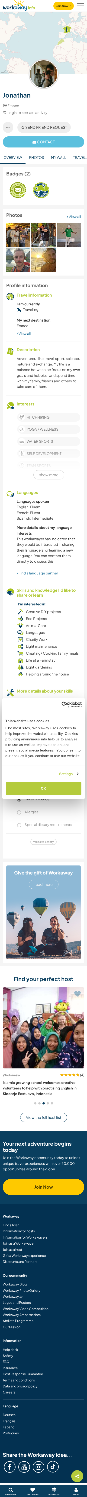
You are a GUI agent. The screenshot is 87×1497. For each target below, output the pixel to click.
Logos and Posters (17, 1302)
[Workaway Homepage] (19, 5)
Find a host (11, 1225)
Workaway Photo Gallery (21, 1290)
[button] (35, 1103)
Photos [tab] (36, 157)
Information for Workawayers (25, 1237)
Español (9, 1427)
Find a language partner (38, 573)
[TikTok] (53, 1466)
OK (43, 788)
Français (9, 1421)
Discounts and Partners (20, 1261)
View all (74, 216)
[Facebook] (10, 1467)
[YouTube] (24, 1467)
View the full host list (43, 1117)
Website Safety (43, 842)
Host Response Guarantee (23, 1374)
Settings (66, 774)
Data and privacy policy (20, 1386)
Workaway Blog (15, 1284)
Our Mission (11, 1327)
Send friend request (46, 127)
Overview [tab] (12, 157)
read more (44, 884)
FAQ (6, 1361)
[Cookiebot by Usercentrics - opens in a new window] (62, 705)
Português (11, 1433)
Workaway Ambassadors (22, 1315)
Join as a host (12, 1249)
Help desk (10, 1349)
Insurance (10, 1368)
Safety (8, 1355)
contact (45, 141)
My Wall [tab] (58, 157)
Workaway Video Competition (25, 1309)
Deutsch (9, 1415)
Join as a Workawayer (19, 1243)
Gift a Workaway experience (24, 1255)
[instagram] (38, 1467)
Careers (9, 1392)
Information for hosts (19, 1231)
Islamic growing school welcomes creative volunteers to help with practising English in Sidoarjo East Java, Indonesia (40, 1088)
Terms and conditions (19, 1380)
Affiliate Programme (18, 1321)
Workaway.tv (13, 1296)
